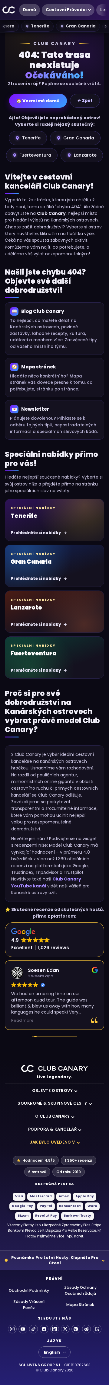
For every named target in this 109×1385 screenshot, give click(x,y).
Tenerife (40, 26)
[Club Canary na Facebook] (44, 1329)
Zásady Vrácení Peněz (29, 1304)
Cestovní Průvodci (66, 10)
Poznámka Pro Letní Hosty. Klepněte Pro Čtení (54, 1260)
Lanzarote (85, 155)
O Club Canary (52, 1116)
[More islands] (105, 26)
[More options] (104, 9)
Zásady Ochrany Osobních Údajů (80, 1290)
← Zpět (85, 100)
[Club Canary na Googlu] (97, 1329)
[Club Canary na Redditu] (86, 1329)
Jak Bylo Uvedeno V (52, 1142)
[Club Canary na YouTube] (22, 1329)
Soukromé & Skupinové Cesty (52, 1103)
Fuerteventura (35, 155)
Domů (29, 10)
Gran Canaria (81, 26)
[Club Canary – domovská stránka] (8, 10)
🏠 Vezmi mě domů (38, 101)
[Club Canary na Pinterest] (75, 1329)
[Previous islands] (3, 26)
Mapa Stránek (80, 1304)
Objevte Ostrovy (52, 1091)
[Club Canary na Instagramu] (12, 1329)
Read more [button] (22, 1020)
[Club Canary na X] (65, 1329)
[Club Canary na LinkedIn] (54, 1329)
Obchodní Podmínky (29, 1290)
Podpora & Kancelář (52, 1129)
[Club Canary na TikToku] (33, 1329)
